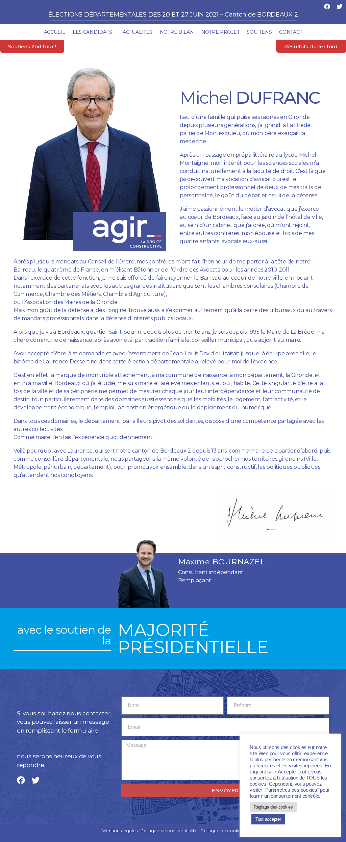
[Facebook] (327, 6)
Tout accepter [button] (268, 819)
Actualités (137, 32)
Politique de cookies (222, 830)
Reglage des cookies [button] (273, 807)
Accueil (54, 32)
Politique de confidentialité (169, 830)
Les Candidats (92, 32)
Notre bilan (177, 32)
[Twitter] (340, 6)
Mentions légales (120, 830)
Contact (290, 32)
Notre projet (220, 32)
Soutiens (259, 32)
